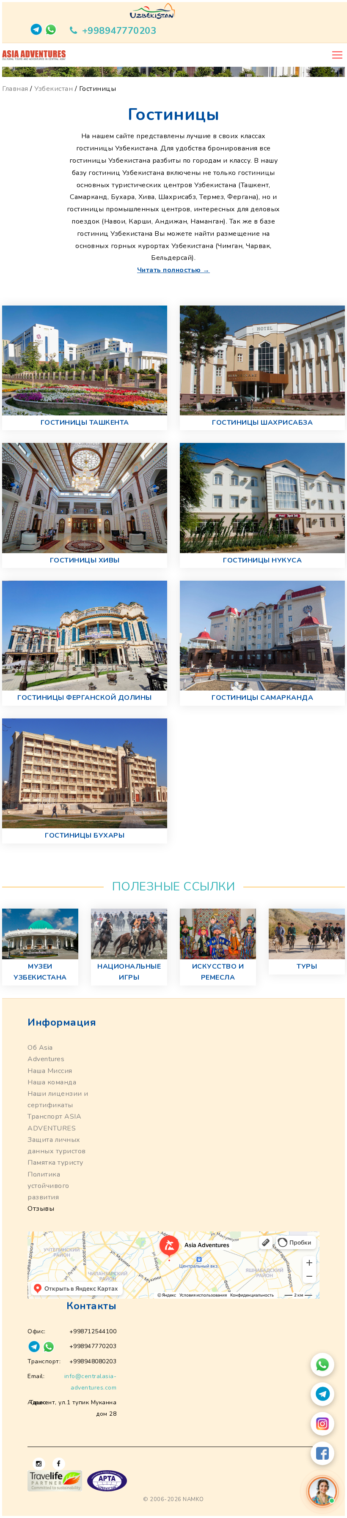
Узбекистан (53, 88)
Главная (15, 88)
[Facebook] (322, 1453)
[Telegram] (322, 1394)
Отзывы (41, 1208)
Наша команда (52, 1082)
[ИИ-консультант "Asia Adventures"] (322, 1491)
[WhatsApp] (322, 1364)
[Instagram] (322, 1424)
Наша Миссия (50, 1071)
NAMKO (193, 1499)
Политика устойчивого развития (48, 1186)
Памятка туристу (55, 1162)
